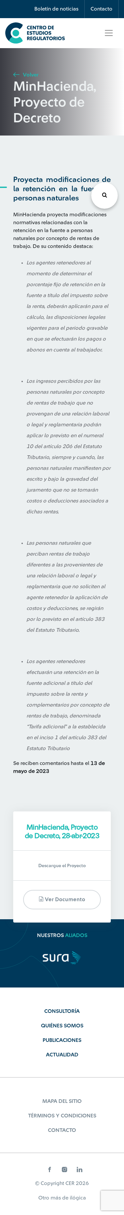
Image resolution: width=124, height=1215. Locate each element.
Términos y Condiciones (62, 1115)
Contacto (101, 9)
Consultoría (62, 1011)
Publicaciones (62, 1040)
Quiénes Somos (62, 1025)
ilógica (78, 1197)
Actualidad (62, 1054)
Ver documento (64, 899)
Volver (29, 74)
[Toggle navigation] (109, 33)
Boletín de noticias (56, 9)
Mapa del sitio (62, 1101)
